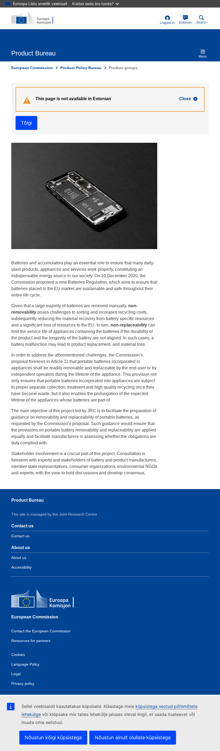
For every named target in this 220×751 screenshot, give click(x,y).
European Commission (32, 68)
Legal (16, 674)
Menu (203, 56)
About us (18, 557)
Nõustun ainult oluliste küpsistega (133, 737)
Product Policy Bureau (80, 68)
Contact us (20, 536)
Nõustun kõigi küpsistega (53, 737)
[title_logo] (37, 18)
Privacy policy (22, 683)
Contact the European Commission (41, 631)
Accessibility (21, 567)
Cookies (18, 654)
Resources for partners (30, 641)
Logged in (167, 23)
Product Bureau (27, 500)
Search (201, 22)
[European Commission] (50, 599)
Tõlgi (26, 123)
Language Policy (25, 664)
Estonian (185, 20)
